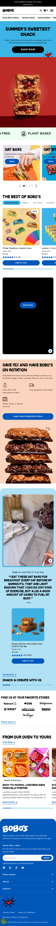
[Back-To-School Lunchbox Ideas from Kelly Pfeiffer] (26, 762)
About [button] (6, 882)
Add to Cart (21, 263)
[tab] (11, 203)
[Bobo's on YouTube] (22, 867)
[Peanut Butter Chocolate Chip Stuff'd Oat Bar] (28, 624)
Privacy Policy (9, 912)
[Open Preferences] (4, 921)
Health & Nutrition (12, 780)
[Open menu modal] (51, 10)
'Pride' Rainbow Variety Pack (17, 248)
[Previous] (3, 3)
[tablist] (28, 203)
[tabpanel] (28, 238)
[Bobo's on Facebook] (4, 867)
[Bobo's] (8, 10)
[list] (28, 395)
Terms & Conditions (26, 912)
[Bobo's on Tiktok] (16, 867)
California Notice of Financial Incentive (18, 863)
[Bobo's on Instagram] (10, 867)
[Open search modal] (41, 10)
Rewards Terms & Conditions (15, 917)
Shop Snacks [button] (9, 875)
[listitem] (15, 388)
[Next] (53, 3)
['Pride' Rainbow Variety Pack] (21, 226)
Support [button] (7, 889)
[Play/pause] (50, 351)
